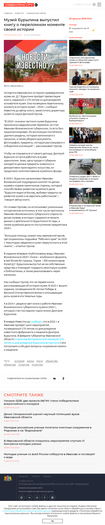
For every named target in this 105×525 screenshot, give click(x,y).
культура (23, 364)
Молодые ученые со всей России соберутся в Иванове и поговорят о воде (49, 456)
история (19, 361)
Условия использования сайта (30, 488)
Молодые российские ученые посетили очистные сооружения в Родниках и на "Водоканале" (47, 429)
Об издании (23, 476)
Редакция (47, 476)
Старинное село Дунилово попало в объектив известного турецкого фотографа (84, 60)
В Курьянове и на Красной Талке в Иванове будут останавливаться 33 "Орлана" (85, 208)
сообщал (36, 321)
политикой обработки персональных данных (27, 511)
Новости (19, 13)
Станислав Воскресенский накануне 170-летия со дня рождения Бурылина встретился (34, 340)
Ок (52, 521)
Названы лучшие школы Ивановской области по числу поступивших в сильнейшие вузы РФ (83, 148)
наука (30, 361)
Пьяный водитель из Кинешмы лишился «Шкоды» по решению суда (84, 89)
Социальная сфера (36, 13)
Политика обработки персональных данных (36, 491)
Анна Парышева (32, 35)
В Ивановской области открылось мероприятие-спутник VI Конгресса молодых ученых (44, 442)
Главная (8, 13)
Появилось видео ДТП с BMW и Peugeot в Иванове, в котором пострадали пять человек (84, 178)
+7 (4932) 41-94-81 (82, 4)
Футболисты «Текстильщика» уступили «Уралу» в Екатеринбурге (83, 118)
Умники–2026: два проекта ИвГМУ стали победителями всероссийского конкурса (41, 402)
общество (52, 361)
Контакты (35, 476)
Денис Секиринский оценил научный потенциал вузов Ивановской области (41, 416)
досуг (39, 361)
